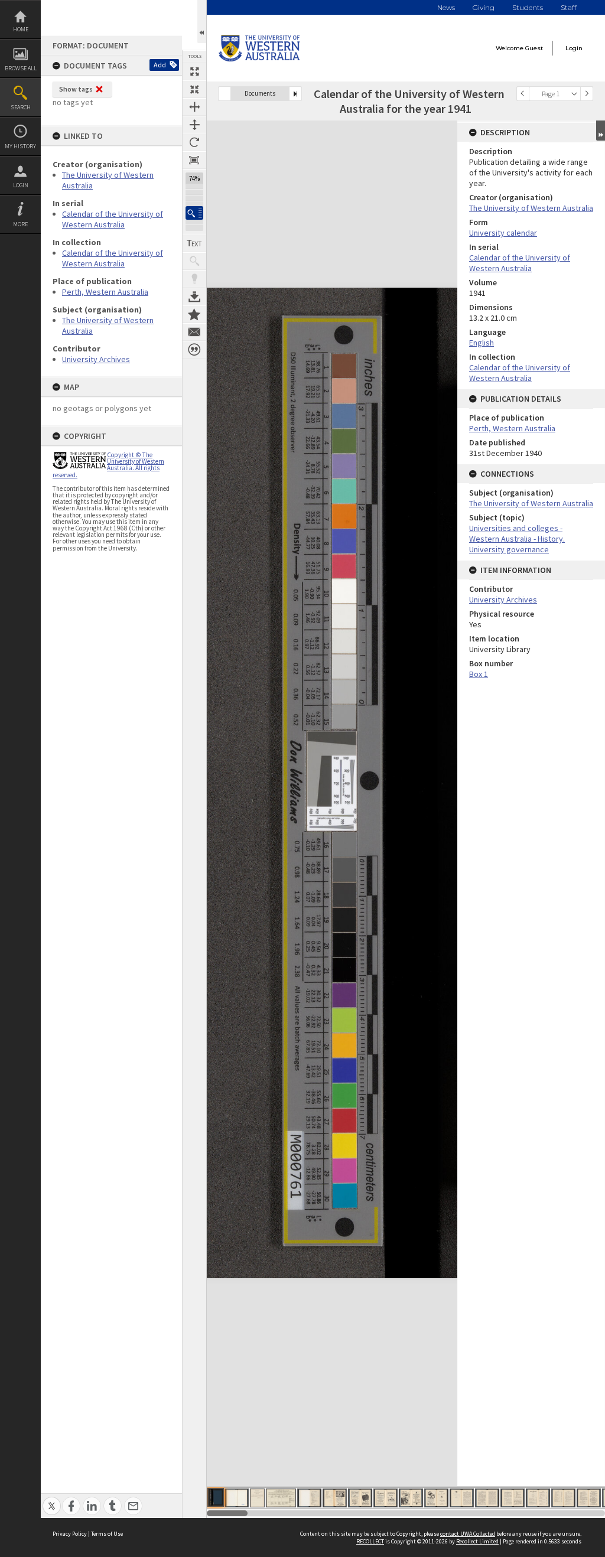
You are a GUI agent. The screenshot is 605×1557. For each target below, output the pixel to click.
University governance (509, 549)
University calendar (503, 232)
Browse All (21, 68)
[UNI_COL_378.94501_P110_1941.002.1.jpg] (237, 1497)
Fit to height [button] (194, 124)
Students (527, 7)
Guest (534, 48)
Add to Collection (194, 314)
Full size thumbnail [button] (194, 71)
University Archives (96, 359)
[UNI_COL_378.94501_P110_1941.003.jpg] (309, 1497)
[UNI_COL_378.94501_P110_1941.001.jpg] (215, 1497)
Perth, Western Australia (105, 291)
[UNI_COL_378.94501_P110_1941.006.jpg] (385, 1497)
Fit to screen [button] (194, 89)
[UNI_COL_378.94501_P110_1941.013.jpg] (563, 1497)
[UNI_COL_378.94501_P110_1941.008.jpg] (436, 1497)
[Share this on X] (52, 1499)
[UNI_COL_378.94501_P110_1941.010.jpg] (487, 1497)
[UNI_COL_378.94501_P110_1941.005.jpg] (360, 1497)
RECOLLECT (370, 1541)
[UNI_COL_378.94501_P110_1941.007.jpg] (411, 1497)
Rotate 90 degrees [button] (194, 142)
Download (194, 296)
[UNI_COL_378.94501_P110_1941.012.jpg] (538, 1497)
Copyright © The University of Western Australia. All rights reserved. (108, 465)
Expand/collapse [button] (600, 130)
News (446, 7)
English (481, 342)
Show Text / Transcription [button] (194, 243)
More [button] (20, 224)
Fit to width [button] (194, 107)
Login (20, 185)
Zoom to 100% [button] (194, 160)
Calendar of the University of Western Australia (112, 219)
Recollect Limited (477, 1541)
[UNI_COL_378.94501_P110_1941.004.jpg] (335, 1497)
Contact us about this (194, 332)
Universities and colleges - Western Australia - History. (517, 533)
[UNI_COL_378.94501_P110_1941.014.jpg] (589, 1497)
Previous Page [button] (523, 93)
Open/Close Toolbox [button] (201, 21)
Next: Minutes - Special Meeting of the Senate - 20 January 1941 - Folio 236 (295, 93)
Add (160, 64)
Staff (569, 7)
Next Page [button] (587, 93)
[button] (194, 213)
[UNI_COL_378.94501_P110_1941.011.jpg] (512, 1497)
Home (20, 29)
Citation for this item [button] (194, 350)
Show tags (76, 88)
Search (21, 107)
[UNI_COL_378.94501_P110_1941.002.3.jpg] (281, 1497)
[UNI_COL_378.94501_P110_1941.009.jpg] (462, 1497)
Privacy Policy (70, 1534)
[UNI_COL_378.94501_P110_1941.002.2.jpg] (257, 1497)
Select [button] (574, 93)
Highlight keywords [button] (194, 279)
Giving (484, 7)
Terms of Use (107, 1534)
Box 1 (478, 674)
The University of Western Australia (531, 208)
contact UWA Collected (467, 1534)
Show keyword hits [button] (194, 261)
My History (20, 146)
